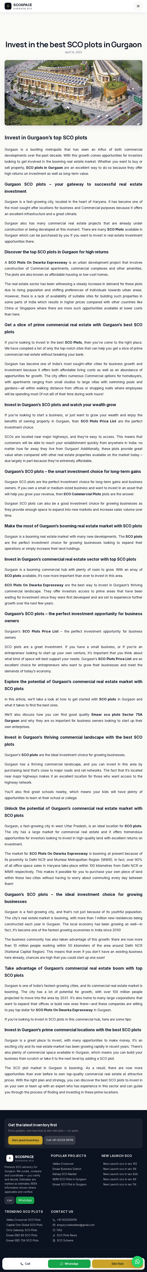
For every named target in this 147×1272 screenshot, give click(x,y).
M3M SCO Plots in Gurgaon (69, 1179)
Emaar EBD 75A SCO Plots (22, 1240)
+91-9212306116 (67, 1219)
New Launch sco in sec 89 (119, 1179)
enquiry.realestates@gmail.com (76, 1224)
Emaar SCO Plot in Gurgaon (70, 1184)
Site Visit (117, 1263)
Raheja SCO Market (65, 1174)
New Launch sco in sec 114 (119, 1184)
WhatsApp (71, 1263)
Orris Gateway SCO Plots (21, 1230)
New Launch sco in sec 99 (119, 1168)
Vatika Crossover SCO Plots (23, 1219)
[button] (137, 1261)
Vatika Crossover (63, 1163)
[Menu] (138, 6)
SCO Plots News (67, 1235)
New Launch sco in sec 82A (120, 1174)
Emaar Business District (67, 1168)
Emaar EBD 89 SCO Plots (21, 1235)
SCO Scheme (65, 1240)
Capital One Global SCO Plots (24, 1224)
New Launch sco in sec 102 (120, 1163)
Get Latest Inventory (25, 1140)
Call (27, 1263)
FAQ (59, 1230)
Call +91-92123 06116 (59, 1140)
